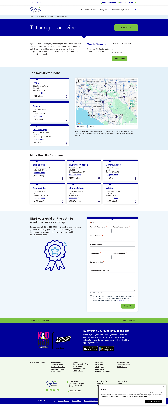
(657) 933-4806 (39, 116)
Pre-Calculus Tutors (58, 367)
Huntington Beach (78, 165)
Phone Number (120, 253)
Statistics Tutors (56, 371)
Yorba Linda (39, 165)
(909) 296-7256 (75, 198)
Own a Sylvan (36, 2)
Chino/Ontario (76, 188)
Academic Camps (123, 364)
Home (32, 17)
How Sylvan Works (102, 381)
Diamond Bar (39, 188)
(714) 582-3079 (39, 173)
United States (49, 17)
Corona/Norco (113, 165)
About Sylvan (122, 381)
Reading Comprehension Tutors (81, 363)
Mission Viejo (40, 129)
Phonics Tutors (78, 366)
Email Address (96, 235)
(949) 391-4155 (39, 139)
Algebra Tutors (56, 362)
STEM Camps (122, 367)
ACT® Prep (99, 364)
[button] (105, 113)
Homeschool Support (102, 371)
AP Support (99, 367)
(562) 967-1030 (112, 198)
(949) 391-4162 (39, 93)
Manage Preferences (154, 401)
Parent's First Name (98, 227)
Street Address (96, 244)
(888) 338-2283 (47, 320)
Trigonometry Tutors (58, 369)
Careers (120, 383)
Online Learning (123, 362)
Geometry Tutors (57, 364)
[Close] (163, 387)
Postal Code (95, 253)
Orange (37, 106)
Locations (39, 17)
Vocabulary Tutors (79, 368)
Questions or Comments (99, 271)
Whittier (110, 188)
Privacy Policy (143, 396)
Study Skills (99, 369)
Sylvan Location (97, 262)
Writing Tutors (78, 371)
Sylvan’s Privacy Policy (123, 300)
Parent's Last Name (121, 227)
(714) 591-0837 (75, 175)
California (59, 17)
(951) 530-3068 (112, 175)
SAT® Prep (99, 362)
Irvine (36, 83)
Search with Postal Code (122, 43)
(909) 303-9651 (39, 198)
